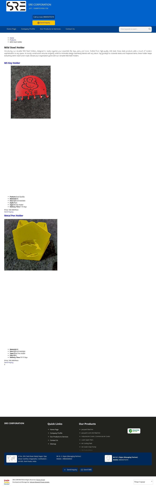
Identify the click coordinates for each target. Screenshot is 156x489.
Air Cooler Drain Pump (89, 447)
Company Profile (28, 29)
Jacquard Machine (87, 429)
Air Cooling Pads (87, 443)
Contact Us (70, 29)
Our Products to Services (50, 29)
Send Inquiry (45, 22)
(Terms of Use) (40, 480)
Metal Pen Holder (13, 215)
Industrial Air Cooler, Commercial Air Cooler (96, 436)
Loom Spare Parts (87, 440)
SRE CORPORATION (39, 6)
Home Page (11, 29)
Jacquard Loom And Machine (91, 433)
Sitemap (53, 444)
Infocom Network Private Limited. (39, 482)
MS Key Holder (12, 62)
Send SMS (88, 469)
